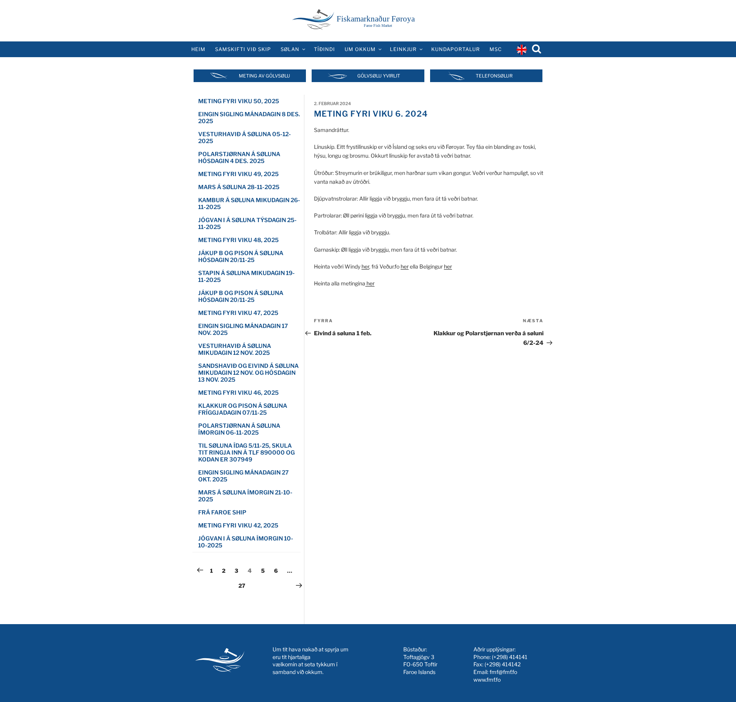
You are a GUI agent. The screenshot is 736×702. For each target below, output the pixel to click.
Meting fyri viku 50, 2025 (238, 101)
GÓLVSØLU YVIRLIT (378, 76)
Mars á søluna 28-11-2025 (238, 187)
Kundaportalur (455, 49)
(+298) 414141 (509, 657)
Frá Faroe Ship (222, 512)
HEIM (198, 49)
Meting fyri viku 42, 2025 (238, 525)
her (365, 266)
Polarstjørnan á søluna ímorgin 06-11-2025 (239, 429)
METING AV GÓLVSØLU (264, 76)
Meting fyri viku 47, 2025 (238, 313)
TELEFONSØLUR (494, 76)
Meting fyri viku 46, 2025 (238, 392)
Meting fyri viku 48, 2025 (238, 240)
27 (244, 585)
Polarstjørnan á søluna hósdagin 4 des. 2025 (239, 158)
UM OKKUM (360, 49)
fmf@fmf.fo (503, 672)
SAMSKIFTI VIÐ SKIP (243, 49)
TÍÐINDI (324, 49)
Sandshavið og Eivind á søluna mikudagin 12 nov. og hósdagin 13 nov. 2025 (248, 373)
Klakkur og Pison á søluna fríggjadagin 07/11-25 (242, 409)
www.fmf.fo (487, 679)
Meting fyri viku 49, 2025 (238, 174)
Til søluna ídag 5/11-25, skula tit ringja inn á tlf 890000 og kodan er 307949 (246, 452)
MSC (496, 49)
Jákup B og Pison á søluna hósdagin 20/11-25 (240, 257)
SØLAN (290, 49)
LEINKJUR (403, 49)
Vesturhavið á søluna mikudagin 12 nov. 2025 (234, 349)
